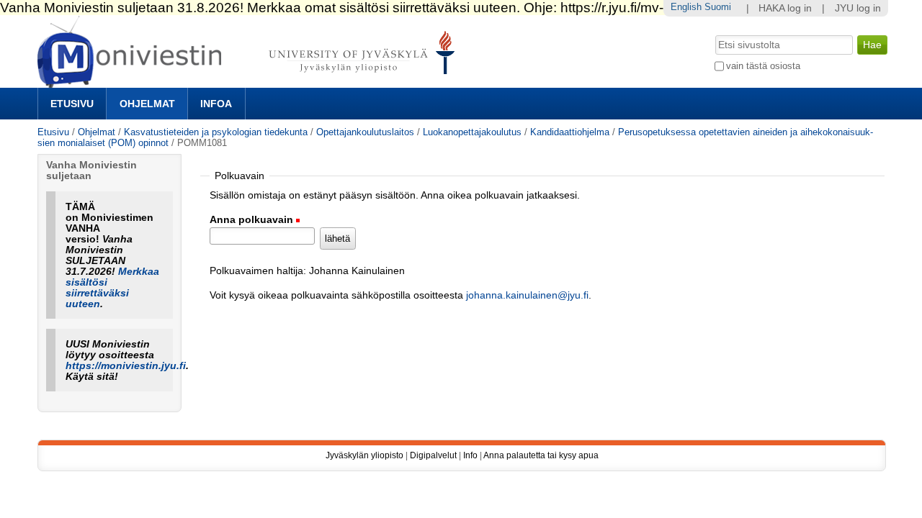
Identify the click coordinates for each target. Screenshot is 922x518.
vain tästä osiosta (763, 65)
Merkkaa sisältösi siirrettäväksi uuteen (112, 287)
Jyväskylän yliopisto (364, 455)
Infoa (216, 103)
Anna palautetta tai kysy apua (541, 455)
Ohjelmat (147, 103)
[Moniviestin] (250, 82)
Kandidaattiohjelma (569, 132)
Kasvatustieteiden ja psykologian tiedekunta (216, 132)
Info (470, 455)
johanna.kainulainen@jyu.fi (527, 295)
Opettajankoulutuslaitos (365, 132)
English (686, 6)
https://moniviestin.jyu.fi (126, 365)
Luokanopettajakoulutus (472, 132)
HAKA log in (785, 8)
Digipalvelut (433, 455)
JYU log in (858, 8)
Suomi (717, 6)
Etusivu (72, 103)
